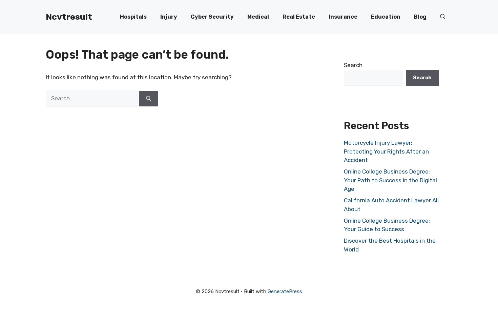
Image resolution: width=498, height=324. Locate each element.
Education (385, 17)
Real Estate (299, 17)
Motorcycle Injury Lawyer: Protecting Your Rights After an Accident (386, 151)
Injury (168, 17)
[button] (442, 17)
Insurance (343, 17)
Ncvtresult (69, 17)
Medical (258, 17)
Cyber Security (212, 17)
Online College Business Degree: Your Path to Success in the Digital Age (390, 180)
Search (353, 65)
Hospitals (133, 17)
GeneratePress (285, 291)
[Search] (148, 98)
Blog (420, 17)
